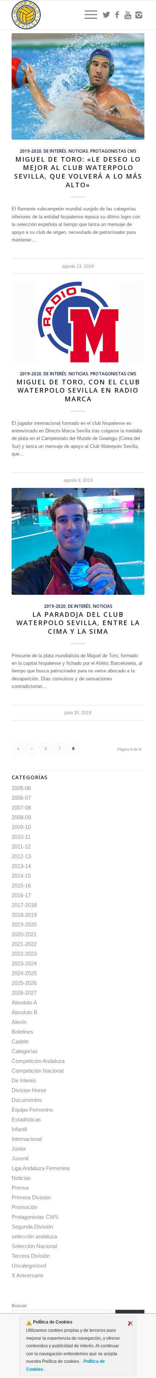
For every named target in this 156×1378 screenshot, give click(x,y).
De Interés (55, 151)
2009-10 (21, 827)
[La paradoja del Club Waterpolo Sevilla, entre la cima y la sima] (78, 541)
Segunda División (32, 1227)
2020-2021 (24, 934)
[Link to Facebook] (117, 14)
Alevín (19, 1022)
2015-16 (21, 885)
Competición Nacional (37, 1071)
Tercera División (31, 1256)
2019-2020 (30, 151)
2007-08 (21, 807)
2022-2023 (24, 954)
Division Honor (29, 1090)
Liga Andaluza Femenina (41, 1168)
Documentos (27, 1100)
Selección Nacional (34, 1246)
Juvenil (20, 1158)
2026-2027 (24, 993)
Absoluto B (24, 1012)
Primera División (31, 1197)
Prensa (20, 1188)
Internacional (27, 1139)
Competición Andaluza (38, 1061)
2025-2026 (24, 983)
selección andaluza (34, 1236)
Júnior (19, 1149)
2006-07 (21, 798)
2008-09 (21, 817)
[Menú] (87, 14)
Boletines (22, 1032)
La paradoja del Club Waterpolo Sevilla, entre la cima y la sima (78, 623)
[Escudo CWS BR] (65, 14)
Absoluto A (24, 1002)
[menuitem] (87, 14)
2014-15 (21, 876)
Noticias (78, 151)
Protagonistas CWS (113, 151)
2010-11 (21, 837)
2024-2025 (24, 973)
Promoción (24, 1207)
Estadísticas (26, 1119)
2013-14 (21, 866)
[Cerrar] (130, 1323)
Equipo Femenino (32, 1110)
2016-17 (21, 895)
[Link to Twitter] (106, 14)
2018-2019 (24, 915)
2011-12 (21, 846)
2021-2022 (24, 944)
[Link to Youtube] (128, 14)
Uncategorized (29, 1266)
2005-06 (21, 788)
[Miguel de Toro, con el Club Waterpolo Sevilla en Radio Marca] (78, 321)
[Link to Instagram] (139, 14)
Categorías (25, 1051)
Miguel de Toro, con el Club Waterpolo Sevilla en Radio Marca (78, 390)
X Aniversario (27, 1275)
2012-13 (21, 856)
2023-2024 (24, 963)
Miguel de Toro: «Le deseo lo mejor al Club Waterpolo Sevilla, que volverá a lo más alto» (78, 172)
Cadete (20, 1041)
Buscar (19, 1305)
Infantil (19, 1129)
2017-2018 (24, 905)
